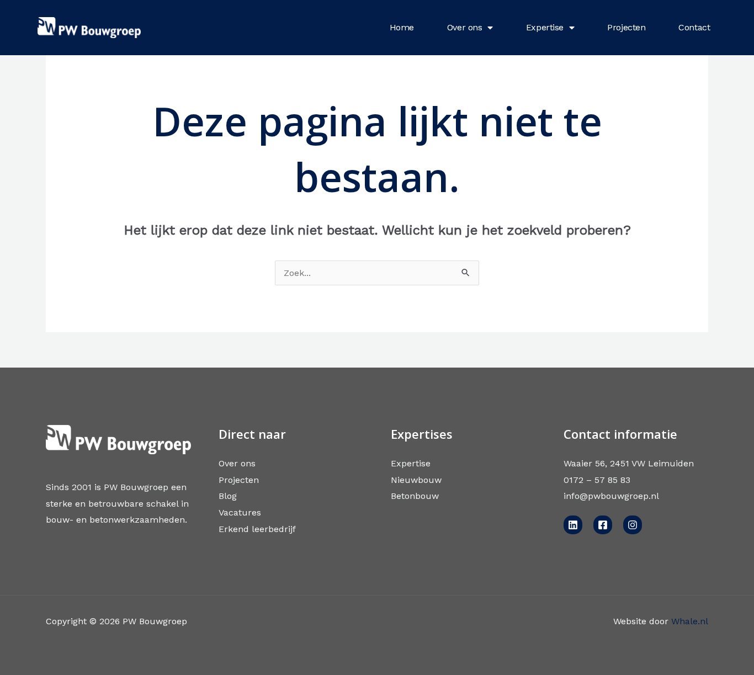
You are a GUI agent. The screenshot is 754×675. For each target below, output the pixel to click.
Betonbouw (415, 496)
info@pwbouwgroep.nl (611, 496)
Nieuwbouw (416, 480)
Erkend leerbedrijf (257, 529)
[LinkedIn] (573, 524)
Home (402, 27)
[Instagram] (632, 524)
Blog (228, 496)
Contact (694, 27)
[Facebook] (602, 524)
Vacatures (240, 512)
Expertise (545, 27)
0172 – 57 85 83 (597, 480)
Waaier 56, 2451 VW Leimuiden (629, 463)
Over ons (464, 27)
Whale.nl (689, 621)
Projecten (626, 27)
